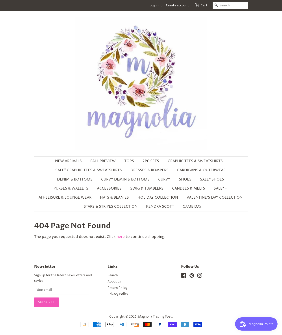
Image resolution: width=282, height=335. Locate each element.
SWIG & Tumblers (146, 188)
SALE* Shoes (212, 179)
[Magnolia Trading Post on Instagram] (199, 276)
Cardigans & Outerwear (201, 170)
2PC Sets (151, 161)
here (121, 236)
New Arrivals (68, 161)
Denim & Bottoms (75, 179)
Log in (154, 5)
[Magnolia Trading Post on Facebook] (183, 276)
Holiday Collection (157, 197)
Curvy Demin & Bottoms (125, 179)
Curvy (164, 179)
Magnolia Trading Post (155, 316)
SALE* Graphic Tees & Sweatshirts (88, 170)
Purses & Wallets (71, 188)
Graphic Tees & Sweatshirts (195, 161)
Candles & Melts (188, 188)
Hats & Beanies (114, 197)
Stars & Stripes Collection (110, 206)
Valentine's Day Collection (215, 197)
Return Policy (118, 288)
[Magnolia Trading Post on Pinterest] (191, 276)
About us (114, 281)
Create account (177, 5)
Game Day (192, 206)
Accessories (109, 188)
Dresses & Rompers (149, 170)
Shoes (185, 179)
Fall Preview (103, 161)
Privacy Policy (118, 294)
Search (113, 275)
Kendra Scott (160, 206)
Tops (129, 161)
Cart (204, 5)
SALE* (219, 188)
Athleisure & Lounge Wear (65, 197)
